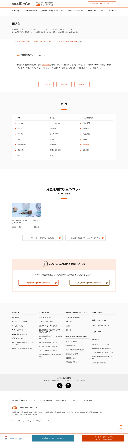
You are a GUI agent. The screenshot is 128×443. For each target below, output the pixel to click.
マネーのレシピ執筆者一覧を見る (42, 238)
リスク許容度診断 (71, 341)
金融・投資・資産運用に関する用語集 (66, 42)
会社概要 (15, 400)
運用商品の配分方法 (72, 354)
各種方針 (24, 400)
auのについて (30, 11)
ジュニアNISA (55, 134)
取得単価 (21, 134)
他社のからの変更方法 (48, 326)
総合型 (52, 155)
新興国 (85, 139)
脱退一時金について (18, 338)
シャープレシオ (55, 123)
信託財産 (46, 65)
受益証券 (53, 128)
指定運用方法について (73, 358)
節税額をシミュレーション (53, 438)
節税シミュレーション (75, 11)
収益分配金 (86, 123)
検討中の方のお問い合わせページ (38, 283)
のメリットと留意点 (20, 322)
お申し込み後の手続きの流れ (48, 350)
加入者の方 (112, 11)
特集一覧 (68, 330)
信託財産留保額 (55, 150)
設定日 (20, 155)
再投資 (52, 118)
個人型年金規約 (61, 400)
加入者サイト (101, 4)
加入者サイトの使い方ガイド (48, 346)
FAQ (102, 11)
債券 (19, 118)
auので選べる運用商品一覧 (76, 336)
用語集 (68, 326)
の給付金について (19, 334)
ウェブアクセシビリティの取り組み (81, 400)
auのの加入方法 (46, 322)
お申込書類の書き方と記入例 (48, 342)
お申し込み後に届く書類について (102, 352)
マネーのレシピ (70, 322)
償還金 (52, 139)
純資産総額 (86, 134)
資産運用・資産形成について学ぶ (53, 11)
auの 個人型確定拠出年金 (21, 42)
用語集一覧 (64, 84)
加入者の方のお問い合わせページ (90, 283)
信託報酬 (86, 150)
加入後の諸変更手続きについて (104, 348)
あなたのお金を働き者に (73, 317)
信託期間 (47, 84)
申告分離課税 (22, 144)
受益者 (20, 128)
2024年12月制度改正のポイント (22, 348)
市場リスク (21, 123)
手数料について (97, 312)
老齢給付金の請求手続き (100, 363)
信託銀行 (86, 144)
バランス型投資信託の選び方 (75, 350)
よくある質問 (96, 332)
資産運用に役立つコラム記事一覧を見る (85, 238)
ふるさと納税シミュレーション (102, 325)
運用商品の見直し (71, 362)
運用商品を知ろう (71, 345)
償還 (19, 139)
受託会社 (86, 128)
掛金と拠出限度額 (17, 326)
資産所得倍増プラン (89, 118)
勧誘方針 (33, 400)
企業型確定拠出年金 (46, 400)
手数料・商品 (92, 11)
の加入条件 (17, 330)
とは (15, 11)
